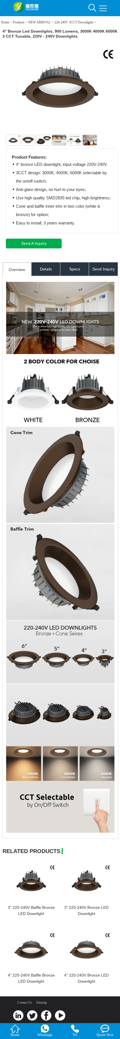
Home (5, 22)
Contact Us (24, 1002)
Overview (17, 269)
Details (46, 269)
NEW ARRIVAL (39, 22)
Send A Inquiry (34, 243)
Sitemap (41, 1002)
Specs (74, 269)
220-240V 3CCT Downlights (73, 22)
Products (19, 22)
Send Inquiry (103, 269)
